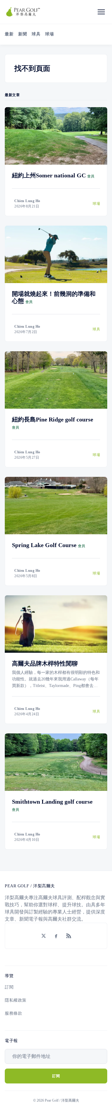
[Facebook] (56, 936)
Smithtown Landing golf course (52, 801)
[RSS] (69, 936)
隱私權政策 (16, 1000)
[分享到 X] (44, 936)
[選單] (101, 12)
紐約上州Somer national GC (49, 175)
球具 (36, 34)
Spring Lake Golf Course (44, 545)
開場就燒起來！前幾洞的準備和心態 (54, 297)
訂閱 (9, 987)
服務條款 (13, 1013)
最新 (9, 34)
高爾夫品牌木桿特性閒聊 (45, 663)
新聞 (22, 34)
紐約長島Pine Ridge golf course (52, 419)
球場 (49, 34)
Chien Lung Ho (27, 201)
